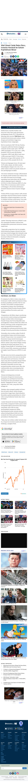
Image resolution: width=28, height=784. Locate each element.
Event (2, 760)
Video (23, 742)
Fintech (16, 736)
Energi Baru (3, 745)
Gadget (16, 739)
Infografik (10, 745)
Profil (23, 736)
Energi (2, 738)
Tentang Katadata (4, 776)
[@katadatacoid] (18, 773)
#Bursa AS (10, 452)
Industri (2, 735)
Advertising (11, 776)
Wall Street (18, 136)
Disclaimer (15, 777)
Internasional (3, 736)
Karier (16, 776)
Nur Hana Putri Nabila (12, 52)
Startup (16, 738)
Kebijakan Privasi (8, 777)
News (23, 744)
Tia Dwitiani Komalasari (9, 447)
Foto (23, 748)
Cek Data (9, 748)
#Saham (16, 452)
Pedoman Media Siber (22, 776)
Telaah (16, 745)
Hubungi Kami (21, 777)
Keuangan (15, 39)
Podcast (23, 749)
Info (2, 752)
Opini (16, 746)
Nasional (2, 734)
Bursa (19, 39)
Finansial (5, 43)
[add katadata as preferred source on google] (14, 429)
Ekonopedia (24, 732)
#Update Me (22, 452)
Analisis (9, 746)
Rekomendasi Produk (6, 242)
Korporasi (24, 39)
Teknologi (17, 740)
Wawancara (17, 748)
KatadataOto (3, 761)
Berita (2, 732)
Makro (10, 39)
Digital (16, 732)
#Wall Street (4, 452)
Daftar (24, 768)
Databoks (3, 759)
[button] (14, 127)
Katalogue (24, 746)
